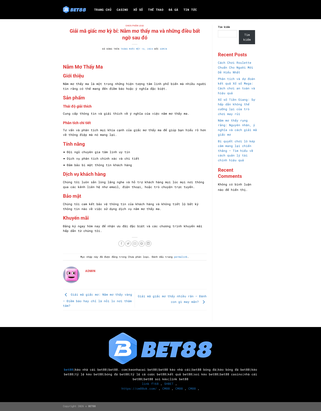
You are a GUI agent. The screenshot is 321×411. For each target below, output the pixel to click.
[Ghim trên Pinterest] (142, 244)
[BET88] (74, 9)
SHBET (169, 384)
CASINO (122, 10)
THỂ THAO (155, 10)
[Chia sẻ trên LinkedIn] (148, 244)
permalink (180, 256)
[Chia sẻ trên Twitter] (128, 244)
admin (163, 48)
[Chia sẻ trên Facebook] (121, 244)
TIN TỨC (190, 10)
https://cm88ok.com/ (139, 388)
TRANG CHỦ (102, 10)
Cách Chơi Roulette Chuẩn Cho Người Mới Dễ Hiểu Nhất (235, 67)
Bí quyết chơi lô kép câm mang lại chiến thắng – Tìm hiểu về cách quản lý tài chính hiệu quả (236, 150)
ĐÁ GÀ (173, 10)
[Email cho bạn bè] (135, 244)
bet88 (68, 369)
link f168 (150, 384)
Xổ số (138, 10)
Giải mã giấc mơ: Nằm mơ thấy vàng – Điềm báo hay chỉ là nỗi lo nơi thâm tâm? (97, 300)
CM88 (166, 388)
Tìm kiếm (224, 27)
